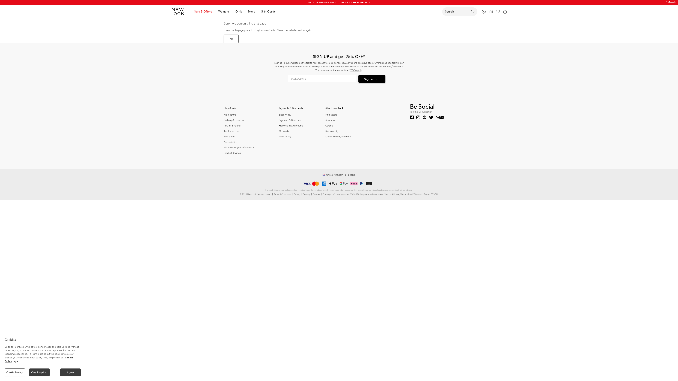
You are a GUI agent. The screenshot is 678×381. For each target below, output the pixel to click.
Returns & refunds (232, 125)
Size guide (229, 136)
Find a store (331, 114)
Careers (329, 125)
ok (231, 39)
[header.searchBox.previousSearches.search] (473, 11)
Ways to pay (285, 136)
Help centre (230, 114)
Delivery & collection (234, 120)
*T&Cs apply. (671, 2)
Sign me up (372, 79)
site (373, 190)
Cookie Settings (15, 372)
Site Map (327, 194)
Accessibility (230, 142)
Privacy (297, 194)
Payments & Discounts (290, 120)
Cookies (316, 194)
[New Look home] (179, 12)
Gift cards (284, 131)
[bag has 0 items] (505, 11)
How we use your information (239, 147)
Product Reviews (232, 153)
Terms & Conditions (283, 194)
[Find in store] (490, 11)
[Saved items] (497, 11)
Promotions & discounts (291, 125)
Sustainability (331, 131)
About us (330, 120)
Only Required (39, 372)
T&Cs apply (356, 70)
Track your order (232, 131)
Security (306, 194)
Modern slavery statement (338, 136)
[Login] (483, 11)
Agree (70, 372)
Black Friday (285, 114)
